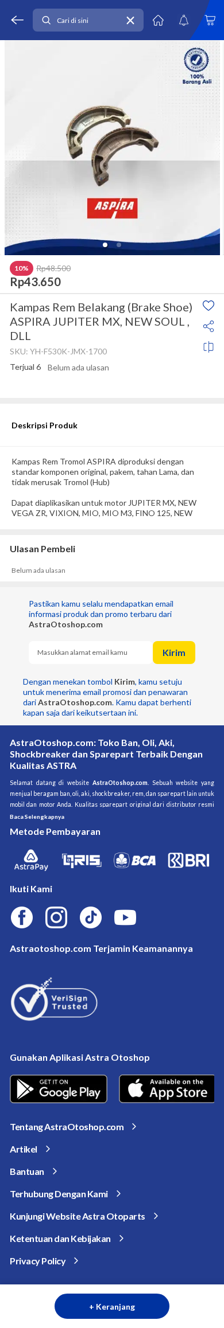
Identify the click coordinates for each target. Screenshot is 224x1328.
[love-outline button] (208, 305)
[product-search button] (45, 20)
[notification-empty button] (183, 20)
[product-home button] (157, 20)
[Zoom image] (112, 147)
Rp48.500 (53, 268)
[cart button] (209, 20)
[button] (105, 245)
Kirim (174, 652)
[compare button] (208, 347)
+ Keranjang (112, 1306)
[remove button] (130, 20)
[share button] (208, 326)
